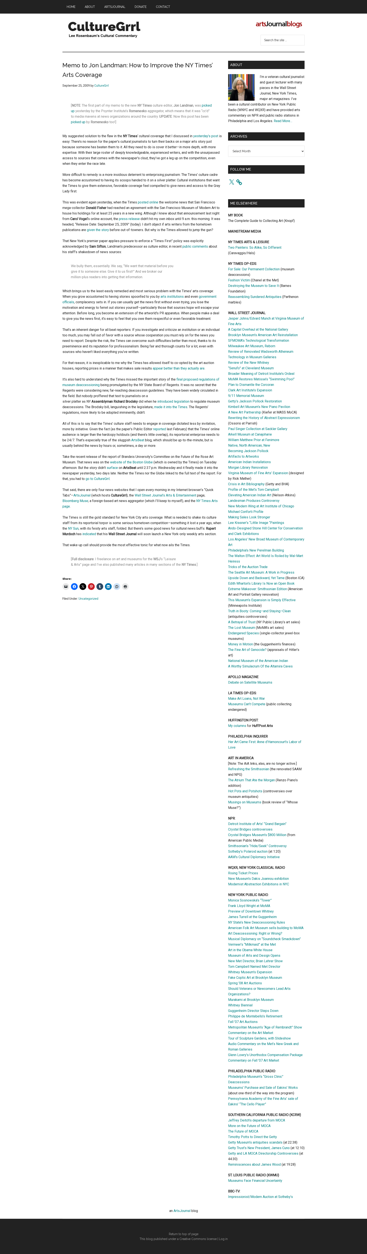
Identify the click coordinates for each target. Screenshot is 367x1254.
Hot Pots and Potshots (245, 791)
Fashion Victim (239, 280)
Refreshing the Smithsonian (248, 769)
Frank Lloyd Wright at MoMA (249, 906)
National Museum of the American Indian (258, 661)
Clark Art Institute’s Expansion (250, 390)
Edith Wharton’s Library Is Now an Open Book (261, 583)
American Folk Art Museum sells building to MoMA (265, 928)
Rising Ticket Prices (243, 873)
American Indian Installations (249, 462)
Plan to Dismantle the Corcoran (251, 385)
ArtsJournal (81, 495)
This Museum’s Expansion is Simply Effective (262, 600)
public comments (195, 246)
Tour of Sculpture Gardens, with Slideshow (259, 1038)
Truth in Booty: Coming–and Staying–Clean (259, 611)
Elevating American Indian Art (249, 495)
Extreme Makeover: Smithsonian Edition (257, 589)
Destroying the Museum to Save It (253, 286)
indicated (89, 534)
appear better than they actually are (179, 368)
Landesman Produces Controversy (253, 501)
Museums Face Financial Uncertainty (255, 1181)
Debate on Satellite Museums (250, 682)
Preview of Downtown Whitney (251, 911)
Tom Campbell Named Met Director (254, 967)
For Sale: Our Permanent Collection (254, 269)
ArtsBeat (137, 440)
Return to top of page (183, 1234)
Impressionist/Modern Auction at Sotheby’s (260, 1197)
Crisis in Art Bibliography (246, 484)
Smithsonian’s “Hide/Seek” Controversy (257, 846)
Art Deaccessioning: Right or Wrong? (255, 933)
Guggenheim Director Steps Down (253, 1011)
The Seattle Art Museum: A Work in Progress (261, 572)
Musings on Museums (244, 802)
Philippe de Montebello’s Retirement (255, 1016)
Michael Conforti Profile (245, 512)
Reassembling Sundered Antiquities (254, 297)
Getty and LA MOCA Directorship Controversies (263, 1153)
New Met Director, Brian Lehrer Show (255, 961)
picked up (78, 122)
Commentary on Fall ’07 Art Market (253, 1060)
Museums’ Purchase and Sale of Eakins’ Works (263, 1088)
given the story (98, 230)
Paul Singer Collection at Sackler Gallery (257, 429)
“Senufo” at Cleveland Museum (251, 368)
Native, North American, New (249, 445)
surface (112, 468)
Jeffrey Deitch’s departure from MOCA (256, 1120)
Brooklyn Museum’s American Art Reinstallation (263, 335)
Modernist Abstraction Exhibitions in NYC (258, 884)
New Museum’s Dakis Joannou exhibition (258, 879)
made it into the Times (170, 407)
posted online (148, 202)
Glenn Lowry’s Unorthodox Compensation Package (265, 1055)
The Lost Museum (241, 628)
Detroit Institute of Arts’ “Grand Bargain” (257, 824)
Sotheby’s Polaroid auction (248, 851)
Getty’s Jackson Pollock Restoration (255, 401)
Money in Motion (240, 644)
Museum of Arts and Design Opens (254, 956)
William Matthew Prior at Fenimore (253, 440)
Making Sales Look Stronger (249, 517)
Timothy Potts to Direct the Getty (252, 1137)
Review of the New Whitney (248, 363)
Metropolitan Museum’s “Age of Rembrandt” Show (265, 1027)
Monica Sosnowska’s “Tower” (250, 900)
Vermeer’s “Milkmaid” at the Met (252, 944)
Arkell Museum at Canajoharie (250, 434)
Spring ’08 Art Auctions (245, 983)
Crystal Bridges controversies (250, 829)
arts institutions (172, 297)
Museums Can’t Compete (246, 704)
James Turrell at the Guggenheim (252, 917)
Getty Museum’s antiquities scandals (255, 1142)
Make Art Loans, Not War (246, 699)
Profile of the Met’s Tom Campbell (253, 490)
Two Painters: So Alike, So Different (254, 247)
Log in (223, 1239)
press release (129, 219)
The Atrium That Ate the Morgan (251, 780)
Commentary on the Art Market (250, 1033)
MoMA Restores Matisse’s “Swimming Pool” (261, 379)
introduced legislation (173, 401)
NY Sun (73, 528)
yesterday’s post (205, 136)
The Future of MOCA (243, 1131)
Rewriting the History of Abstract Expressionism (264, 418)
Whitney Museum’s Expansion (250, 972)
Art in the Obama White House (250, 950)
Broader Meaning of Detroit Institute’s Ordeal (261, 374)
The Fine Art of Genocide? (247, 650)
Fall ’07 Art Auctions (243, 1022)
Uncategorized (88, 598)
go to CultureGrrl (98, 479)
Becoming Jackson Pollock (248, 451)
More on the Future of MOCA (249, 1126)
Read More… (283, 121)
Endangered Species (243, 633)
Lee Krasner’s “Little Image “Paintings (256, 523)
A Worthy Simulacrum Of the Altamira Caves (260, 666)
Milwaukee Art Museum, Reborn (251, 346)
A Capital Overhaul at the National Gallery (258, 329)
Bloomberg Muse (75, 501)
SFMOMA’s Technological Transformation (258, 341)
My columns (237, 726)
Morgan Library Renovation (248, 467)
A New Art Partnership (244, 412)
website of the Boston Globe (131, 462)
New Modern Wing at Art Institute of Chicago (261, 506)
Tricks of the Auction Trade (248, 567)
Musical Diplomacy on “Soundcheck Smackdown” (264, 939)
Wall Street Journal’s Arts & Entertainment (165, 495)
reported (159, 429)
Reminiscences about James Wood (254, 1164)
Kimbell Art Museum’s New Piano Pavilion (259, 407)
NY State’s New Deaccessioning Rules (256, 922)
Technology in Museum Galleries (252, 357)
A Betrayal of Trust (241, 622)
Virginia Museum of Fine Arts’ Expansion (258, 473)
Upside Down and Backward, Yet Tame (256, 578)
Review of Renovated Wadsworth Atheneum (260, 352)
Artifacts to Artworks (243, 456)
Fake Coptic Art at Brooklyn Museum (255, 978)
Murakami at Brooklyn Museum (251, 1000)
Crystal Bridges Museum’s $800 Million (257, 835)
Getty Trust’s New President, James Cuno (259, 1148)
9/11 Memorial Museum (246, 396)
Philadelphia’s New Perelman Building (256, 550)
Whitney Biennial (240, 1005)
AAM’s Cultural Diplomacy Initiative (254, 857)
